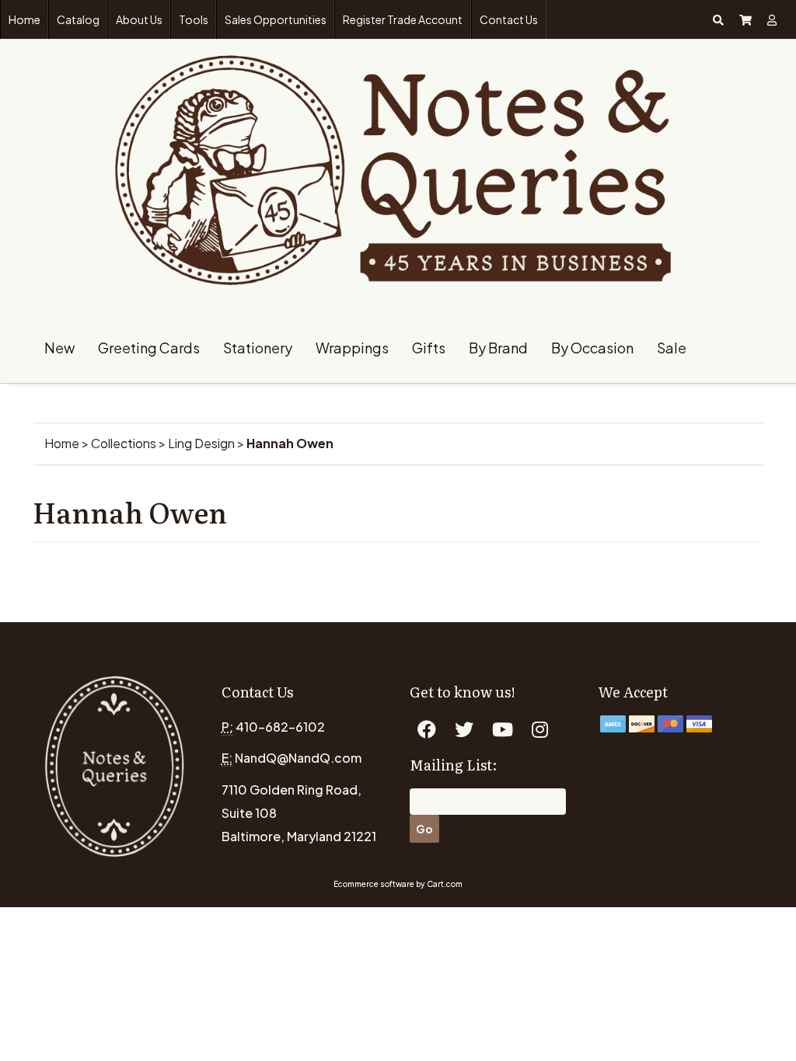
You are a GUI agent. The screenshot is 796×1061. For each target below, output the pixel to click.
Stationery (257, 348)
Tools (193, 19)
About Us (139, 19)
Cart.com (445, 884)
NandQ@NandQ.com (298, 758)
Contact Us (509, 19)
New (59, 348)
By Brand (498, 348)
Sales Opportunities (275, 19)
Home (24, 19)
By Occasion (592, 348)
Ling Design (201, 443)
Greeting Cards (149, 348)
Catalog (78, 19)
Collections (123, 443)
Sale (671, 348)
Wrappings (352, 348)
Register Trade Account (403, 19)
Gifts (428, 348)
